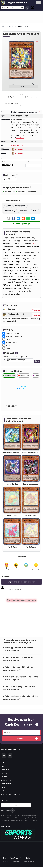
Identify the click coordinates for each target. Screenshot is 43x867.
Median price (24, 375)
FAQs (3, 787)
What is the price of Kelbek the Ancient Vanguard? (18, 668)
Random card (32, 97)
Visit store (36, 310)
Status (3, 790)
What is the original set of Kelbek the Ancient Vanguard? (20, 677)
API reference (6, 784)
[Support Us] (4, 755)
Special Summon (9, 179)
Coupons (4, 776)
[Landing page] (3, 2)
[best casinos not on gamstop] (18, 834)
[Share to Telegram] (33, 218)
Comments (24, 211)
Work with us (6, 780)
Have (8, 348)
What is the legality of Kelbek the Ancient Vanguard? (19, 687)
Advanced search (12, 103)
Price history (11, 406)
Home (3, 766)
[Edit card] (39, 112)
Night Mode (5, 810)
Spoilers (13, 97)
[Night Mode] (27, 8)
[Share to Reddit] (23, 218)
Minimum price (10, 375)
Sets (8, 339)
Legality (7, 206)
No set (34, 244)
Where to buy (9, 211)
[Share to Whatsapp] (28, 218)
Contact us (5, 769)
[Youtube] (10, 755)
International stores (14, 336)
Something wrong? (21, 224)
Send (37, 361)
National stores (12, 333)
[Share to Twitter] (18, 218)
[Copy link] (8, 218)
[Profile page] (32, 7)
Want (8, 345)
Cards (9, 26)
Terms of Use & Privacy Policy (11, 794)
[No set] (6, 41)
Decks (37, 375)
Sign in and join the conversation (21, 582)
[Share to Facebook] (13, 218)
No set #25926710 (18, 145)
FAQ (35, 211)
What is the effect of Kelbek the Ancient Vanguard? (18, 658)
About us (4, 773)
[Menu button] (38, 4)
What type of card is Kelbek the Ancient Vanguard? (18, 648)
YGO (3, 26)
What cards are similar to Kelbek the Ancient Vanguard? (20, 697)
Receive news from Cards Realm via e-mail (21, 721)
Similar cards (20, 206)
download (19, 149)
